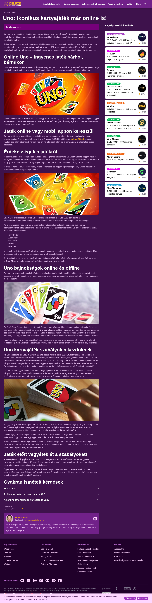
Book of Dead (47, 549)
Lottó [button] (129, 4)
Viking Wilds (46, 556)
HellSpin (7, 553)
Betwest (7, 556)
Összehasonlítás (84, 572)
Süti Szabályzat (84, 553)
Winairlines (9, 549)
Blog (138, 4)
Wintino (7, 564)
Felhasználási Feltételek (88, 549)
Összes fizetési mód (86, 568)
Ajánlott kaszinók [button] (51, 4)
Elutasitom (142, 598)
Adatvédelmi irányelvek (87, 560)
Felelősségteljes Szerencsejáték (128, 560)
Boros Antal (21, 509)
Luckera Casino (11, 560)
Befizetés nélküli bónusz (93, 4)
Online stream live (122, 553)
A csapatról (119, 549)
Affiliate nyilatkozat (85, 556)
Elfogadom (130, 598)
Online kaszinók (71, 4)
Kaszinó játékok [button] (115, 4)
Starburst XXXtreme (49, 553)
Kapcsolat (118, 556)
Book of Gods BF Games (52, 560)
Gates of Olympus (49, 564)
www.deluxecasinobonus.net (34, 520)
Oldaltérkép (82, 564)
